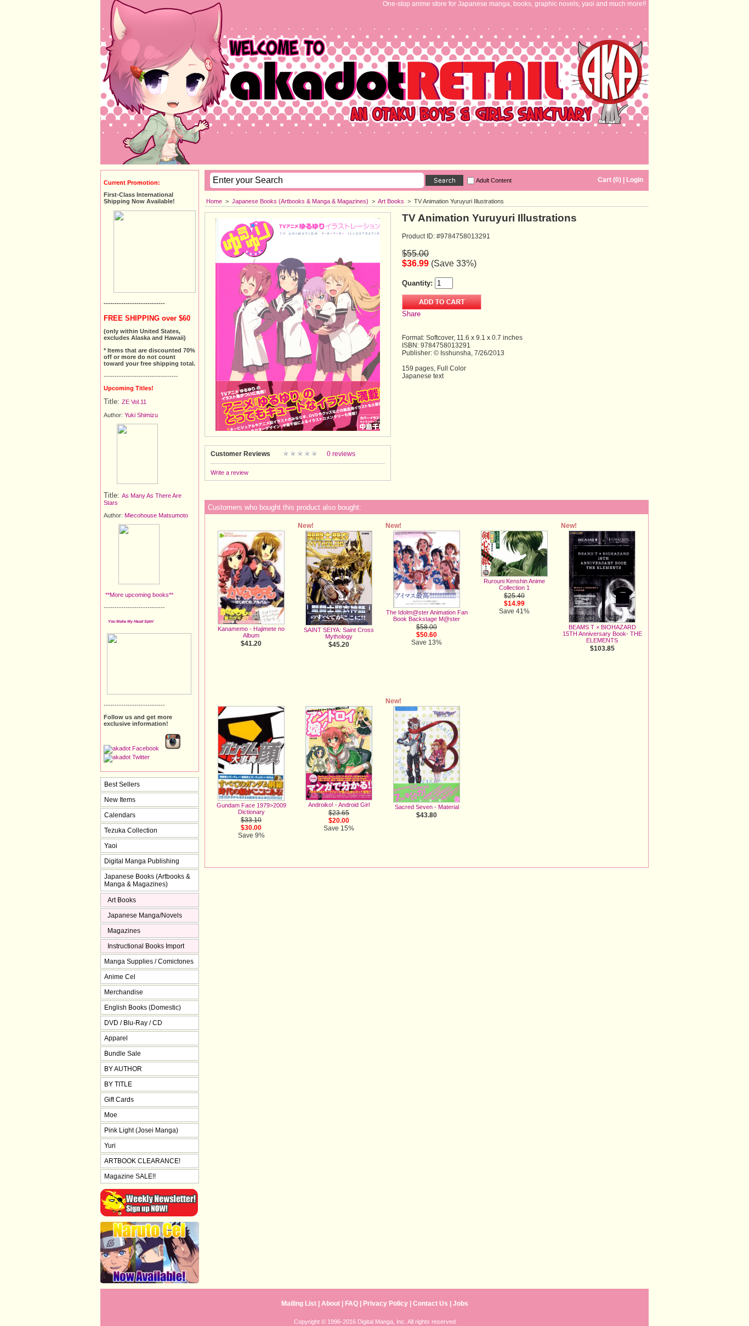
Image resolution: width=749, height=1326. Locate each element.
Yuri (110, 1145)
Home (214, 201)
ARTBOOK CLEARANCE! (142, 1161)
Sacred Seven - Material (427, 807)
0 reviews (341, 454)
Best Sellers (122, 784)
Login (634, 180)
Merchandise (123, 992)
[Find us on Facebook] (131, 748)
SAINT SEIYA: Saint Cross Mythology (339, 633)
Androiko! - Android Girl (339, 804)
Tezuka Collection (130, 830)
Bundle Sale (122, 1053)
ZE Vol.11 (134, 402)
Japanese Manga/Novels (144, 915)
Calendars (119, 815)
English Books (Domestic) (142, 1007)
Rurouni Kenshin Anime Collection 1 (514, 584)
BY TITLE (118, 1084)
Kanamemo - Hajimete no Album (251, 632)
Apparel (116, 1038)
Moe (110, 1115)
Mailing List (298, 1303)
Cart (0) (609, 180)
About (330, 1303)
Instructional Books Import (145, 946)
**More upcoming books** (138, 594)
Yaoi (110, 846)
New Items (119, 800)
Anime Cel (119, 977)
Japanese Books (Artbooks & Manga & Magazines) (300, 201)
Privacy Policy (385, 1303)
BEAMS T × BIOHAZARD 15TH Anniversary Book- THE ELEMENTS (602, 634)
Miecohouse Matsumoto (156, 515)
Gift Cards (119, 1099)
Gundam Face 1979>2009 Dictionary (251, 808)
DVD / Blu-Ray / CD (133, 1023)
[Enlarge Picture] (297, 428)
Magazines (123, 931)
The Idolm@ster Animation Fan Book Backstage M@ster (427, 615)
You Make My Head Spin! (131, 621)
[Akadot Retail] (127, 757)
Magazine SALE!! (130, 1176)
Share (411, 314)
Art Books (391, 201)
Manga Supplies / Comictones (149, 961)
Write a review (229, 472)
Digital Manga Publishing (141, 861)
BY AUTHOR (123, 1069)
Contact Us (430, 1303)
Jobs (460, 1303)
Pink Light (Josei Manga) (141, 1130)
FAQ (351, 1303)
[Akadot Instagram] (172, 748)
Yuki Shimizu (141, 415)
